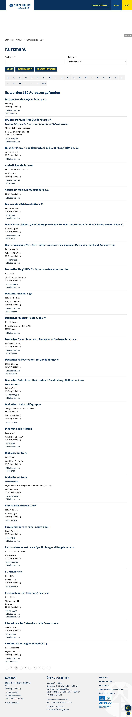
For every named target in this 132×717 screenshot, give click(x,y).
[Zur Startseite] (20, 6)
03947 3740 (10, 471)
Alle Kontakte (13, 702)
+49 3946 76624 (11, 260)
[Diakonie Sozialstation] (66, 437)
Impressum (103, 677)
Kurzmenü (20, 40)
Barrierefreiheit (105, 681)
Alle (44, 83)
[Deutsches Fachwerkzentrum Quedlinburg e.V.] (66, 366)
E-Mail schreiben (12, 110)
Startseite (9, 40)
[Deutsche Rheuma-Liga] (66, 302)
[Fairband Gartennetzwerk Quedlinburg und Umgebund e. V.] (66, 556)
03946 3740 (10, 443)
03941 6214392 (11, 422)
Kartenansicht (25, 69)
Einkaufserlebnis (100, 5)
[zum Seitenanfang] (128, 713)
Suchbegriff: (10, 57)
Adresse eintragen (46, 69)
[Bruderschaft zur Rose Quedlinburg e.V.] (66, 130)
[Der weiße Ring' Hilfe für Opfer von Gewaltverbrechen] (66, 278)
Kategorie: (72, 57)
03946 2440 (10, 183)
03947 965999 (11, 311)
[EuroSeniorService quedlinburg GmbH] (66, 533)
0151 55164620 (11, 284)
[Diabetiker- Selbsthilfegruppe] (66, 413)
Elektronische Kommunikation (111, 689)
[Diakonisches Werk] (66, 461)
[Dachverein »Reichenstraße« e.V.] (66, 211)
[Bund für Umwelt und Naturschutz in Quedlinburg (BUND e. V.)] (66, 153)
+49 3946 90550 (11, 692)
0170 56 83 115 (11, 661)
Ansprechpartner (55, 706)
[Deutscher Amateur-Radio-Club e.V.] (66, 325)
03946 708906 (11, 353)
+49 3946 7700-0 (12, 395)
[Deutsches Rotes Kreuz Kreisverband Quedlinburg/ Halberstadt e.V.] (66, 388)
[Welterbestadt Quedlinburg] (24, 691)
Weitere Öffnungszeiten (58, 709)
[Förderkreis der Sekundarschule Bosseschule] (66, 630)
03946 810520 (11, 373)
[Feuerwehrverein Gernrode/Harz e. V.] (66, 604)
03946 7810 (10, 538)
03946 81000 (10, 634)
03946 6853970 (11, 586)
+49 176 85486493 (12, 496)
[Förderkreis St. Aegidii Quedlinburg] (66, 652)
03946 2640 (10, 215)
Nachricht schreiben (14, 698)
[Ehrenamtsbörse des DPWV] (66, 513)
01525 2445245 (11, 562)
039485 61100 (11, 611)
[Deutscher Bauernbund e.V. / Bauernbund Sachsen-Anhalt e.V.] (66, 346)
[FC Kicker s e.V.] (66, 579)
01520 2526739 (11, 138)
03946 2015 (10, 238)
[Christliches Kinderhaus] (66, 174)
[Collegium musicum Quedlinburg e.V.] (66, 193)
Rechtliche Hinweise (107, 693)
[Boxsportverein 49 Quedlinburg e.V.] (66, 106)
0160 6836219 (11, 113)
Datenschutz (104, 685)
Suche (10, 69)
